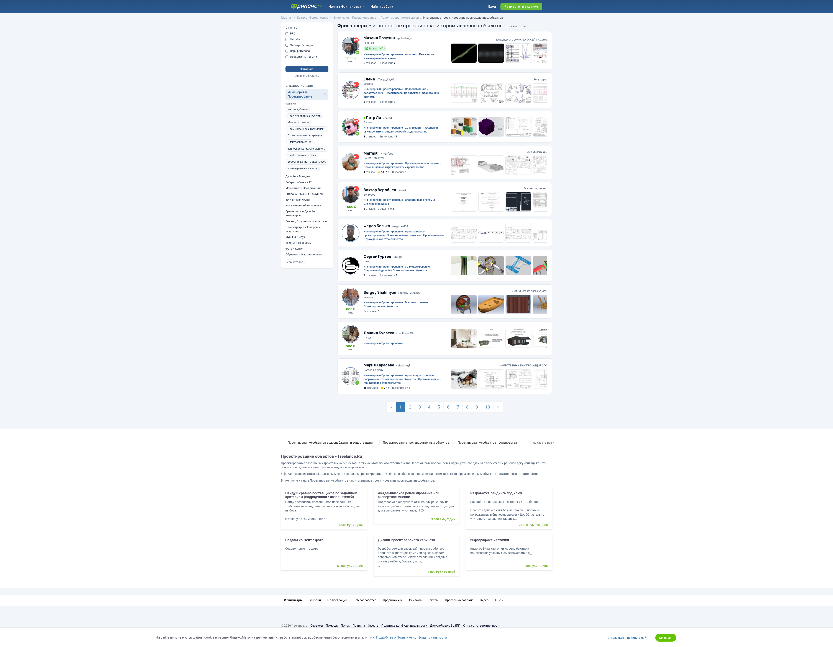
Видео (484, 600)
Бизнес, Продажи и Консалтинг (306, 221)
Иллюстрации (337, 600)
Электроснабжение (299, 142)
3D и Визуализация (298, 199)
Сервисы (316, 625)
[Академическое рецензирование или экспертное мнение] (416, 507)
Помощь (332, 625)
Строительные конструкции (305, 135)
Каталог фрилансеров (312, 17)
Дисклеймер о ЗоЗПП (445, 625)
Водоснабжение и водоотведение (308, 161)
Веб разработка (365, 600)
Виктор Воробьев (380, 189)
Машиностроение (298, 122)
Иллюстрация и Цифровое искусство (303, 229)
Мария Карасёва (379, 365)
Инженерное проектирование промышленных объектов (463, 17)
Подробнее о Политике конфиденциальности (411, 637)
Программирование (459, 600)
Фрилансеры (352, 25)
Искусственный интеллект (303, 205)
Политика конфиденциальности (404, 625)
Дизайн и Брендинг (298, 176)
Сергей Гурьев (377, 256)
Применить (307, 69)
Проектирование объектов (399, 17)
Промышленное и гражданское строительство (308, 129)
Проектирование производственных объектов (416, 442)
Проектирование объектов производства (487, 442)
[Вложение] (464, 53)
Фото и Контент (295, 248)
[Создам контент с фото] (324, 554)
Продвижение (393, 600)
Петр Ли (373, 117)
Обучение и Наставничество (304, 254)
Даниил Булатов (379, 332)
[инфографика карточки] (509, 554)
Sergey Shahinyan (380, 292)
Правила (359, 625)
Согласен (665, 637)
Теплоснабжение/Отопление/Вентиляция (308, 148)
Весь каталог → (295, 262)
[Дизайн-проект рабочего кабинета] (416, 557)
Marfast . (371, 153)
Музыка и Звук (295, 237)
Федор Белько (377, 225)
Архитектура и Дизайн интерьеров (300, 213)
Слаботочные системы (302, 155)
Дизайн (315, 600)
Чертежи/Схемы (298, 109)
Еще (498, 600)
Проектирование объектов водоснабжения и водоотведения (331, 442)
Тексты (433, 600)
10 (487, 407)
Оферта (373, 625)
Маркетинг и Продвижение (303, 188)
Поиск (345, 625)
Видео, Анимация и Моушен (304, 194)
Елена (369, 79)
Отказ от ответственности (481, 625)
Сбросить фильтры (307, 75)
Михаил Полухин (379, 37)
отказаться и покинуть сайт (628, 637)
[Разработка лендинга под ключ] (509, 510)
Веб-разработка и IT (298, 182)
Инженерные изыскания (303, 168)
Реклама (415, 600)
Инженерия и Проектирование (354, 17)
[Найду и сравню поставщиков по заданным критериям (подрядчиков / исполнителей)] (324, 510)
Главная (287, 17)
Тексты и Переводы (298, 242)
